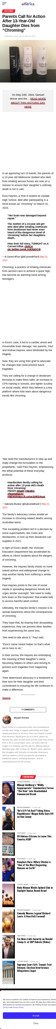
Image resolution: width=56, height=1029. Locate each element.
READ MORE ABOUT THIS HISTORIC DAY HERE (28, 102)
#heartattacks (15, 493)
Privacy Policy (18, 1007)
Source (6, 697)
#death (21, 490)
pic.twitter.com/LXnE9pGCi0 (24, 249)
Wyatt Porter (21, 717)
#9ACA (29, 246)
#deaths (30, 490)
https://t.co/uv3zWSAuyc (30, 496)
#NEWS (11, 496)
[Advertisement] (28, 143)
